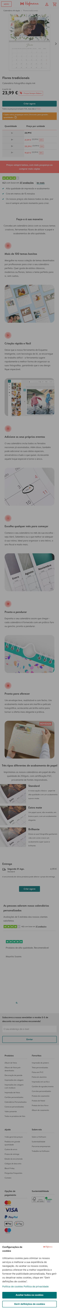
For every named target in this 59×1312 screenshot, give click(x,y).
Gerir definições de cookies (29, 1304)
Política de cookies (12, 1286)
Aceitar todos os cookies (29, 1294)
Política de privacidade (36, 1286)
